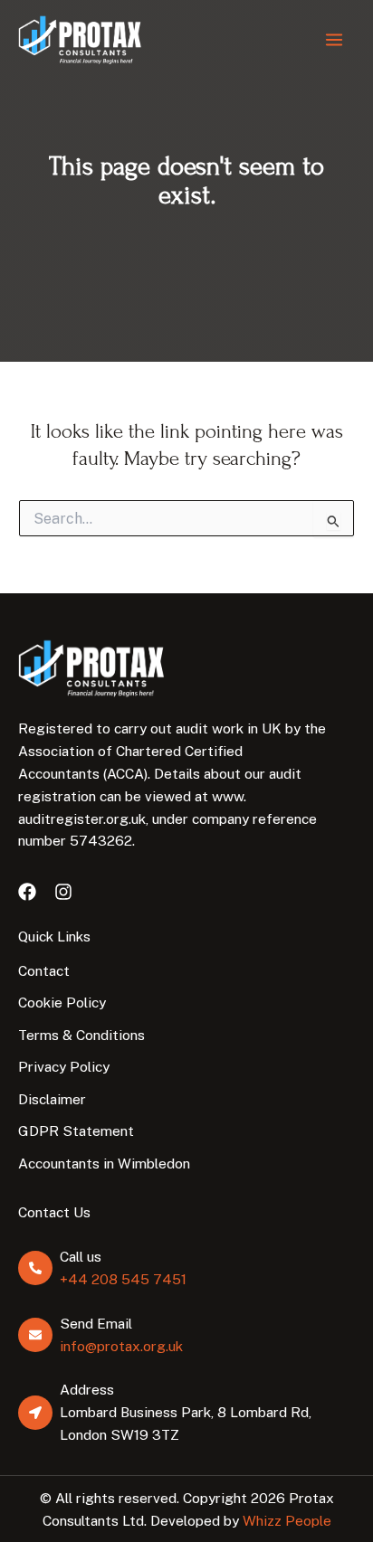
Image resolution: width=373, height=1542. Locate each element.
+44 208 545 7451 (123, 1279)
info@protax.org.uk (121, 1346)
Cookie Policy (62, 1002)
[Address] (35, 1412)
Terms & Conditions (81, 1034)
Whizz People (287, 1520)
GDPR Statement (76, 1130)
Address (87, 1389)
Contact (44, 970)
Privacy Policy (64, 1066)
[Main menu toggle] (334, 40)
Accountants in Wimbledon (104, 1163)
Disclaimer (52, 1099)
